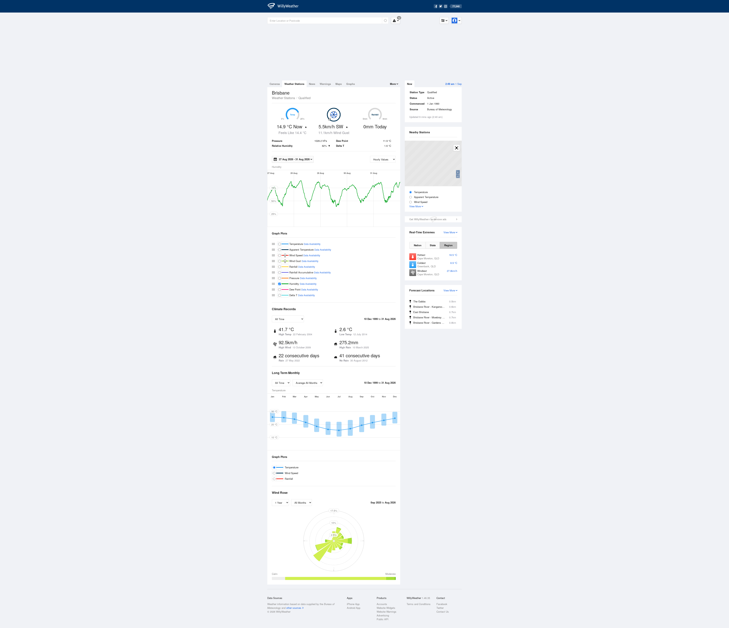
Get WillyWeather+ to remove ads (428, 219)
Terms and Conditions (419, 604)
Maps (338, 84)
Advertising (383, 615)
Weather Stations (294, 84)
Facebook (441, 604)
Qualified (304, 98)
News (312, 84)
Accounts (382, 604)
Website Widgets (386, 608)
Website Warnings (386, 611)
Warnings (325, 84)
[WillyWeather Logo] (285, 6)
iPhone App (353, 604)
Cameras (275, 84)
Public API (382, 619)
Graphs (350, 84)
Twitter (440, 608)
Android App (353, 608)
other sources (293, 608)
